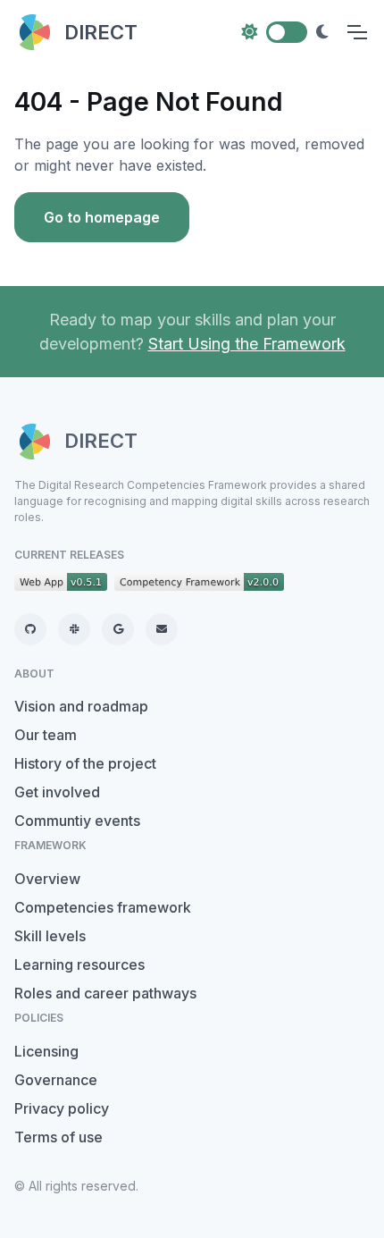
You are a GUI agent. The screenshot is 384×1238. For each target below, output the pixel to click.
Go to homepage (102, 217)
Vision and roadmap (81, 706)
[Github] (30, 629)
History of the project (85, 763)
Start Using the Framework (247, 343)
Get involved (57, 792)
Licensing (46, 1051)
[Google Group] (118, 629)
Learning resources (79, 964)
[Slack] (74, 629)
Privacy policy (61, 1108)
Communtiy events (77, 821)
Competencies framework (102, 907)
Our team (45, 735)
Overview (47, 879)
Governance (55, 1080)
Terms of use (58, 1137)
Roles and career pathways (105, 993)
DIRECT (101, 32)
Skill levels (50, 936)
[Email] (162, 629)
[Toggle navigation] (356, 32)
